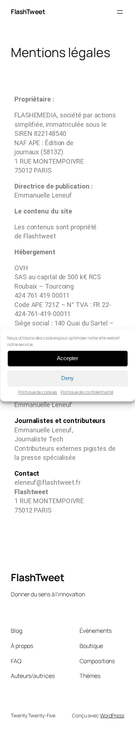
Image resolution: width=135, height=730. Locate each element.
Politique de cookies (37, 392)
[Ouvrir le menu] (120, 12)
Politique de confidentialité (86, 392)
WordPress (112, 715)
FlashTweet (28, 11)
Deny (67, 378)
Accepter (67, 358)
